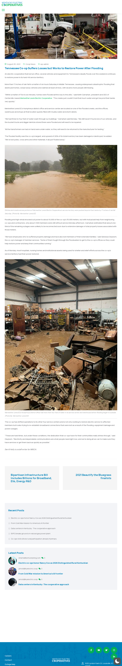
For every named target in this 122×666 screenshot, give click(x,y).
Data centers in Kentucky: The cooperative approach (33, 528)
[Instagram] (114, 650)
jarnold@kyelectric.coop (28, 568)
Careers (8, 656)
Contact (8, 660)
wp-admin (44, 64)
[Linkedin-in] (114, 656)
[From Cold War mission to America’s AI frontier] (12, 571)
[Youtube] (99, 650)
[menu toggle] (3, 9)
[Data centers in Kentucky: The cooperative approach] (12, 582)
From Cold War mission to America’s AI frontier (30, 523)
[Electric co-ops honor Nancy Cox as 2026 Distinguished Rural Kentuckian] (12, 560)
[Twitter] (106, 650)
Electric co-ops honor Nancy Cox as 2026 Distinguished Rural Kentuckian (41, 518)
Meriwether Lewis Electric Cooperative (36, 98)
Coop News (30, 64)
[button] (117, 661)
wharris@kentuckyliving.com (29, 558)
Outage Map (10, 664)
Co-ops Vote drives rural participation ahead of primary (34, 539)
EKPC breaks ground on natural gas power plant (30, 533)
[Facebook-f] (91, 650)
